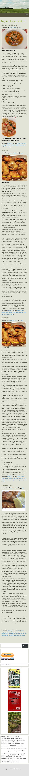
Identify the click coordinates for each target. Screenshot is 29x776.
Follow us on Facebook (6, 664)
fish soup (4, 145)
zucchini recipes (14, 761)
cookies (22, 743)
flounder (9, 145)
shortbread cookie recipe (20, 753)
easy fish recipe (9, 631)
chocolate (2, 742)
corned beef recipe (5, 746)
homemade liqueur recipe (17, 748)
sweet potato (12, 758)
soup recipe (6, 755)
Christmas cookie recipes (6, 743)
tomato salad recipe (4, 760)
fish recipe (23, 143)
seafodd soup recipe (7, 146)
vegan (10, 760)
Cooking (9, 143)
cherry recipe (15, 740)
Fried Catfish (5, 150)
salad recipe (3, 753)
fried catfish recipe (10, 480)
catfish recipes (8, 312)
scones (13, 753)
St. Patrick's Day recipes (17, 755)
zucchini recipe (5, 762)
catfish (18, 143)
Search (25, 645)
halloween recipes (5, 748)
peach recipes (14, 751)
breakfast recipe (4, 740)
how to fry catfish (19, 480)
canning (10, 740)
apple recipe (3, 736)
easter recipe (20, 746)
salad (27, 751)
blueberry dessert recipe (7, 738)
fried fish (11, 635)
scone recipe (8, 753)
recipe (23, 635)
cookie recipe (17, 743)
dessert (13, 746)
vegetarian (14, 760)
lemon (25, 748)
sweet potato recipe (21, 758)
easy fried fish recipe (18, 312)
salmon (24, 145)
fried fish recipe (9, 314)
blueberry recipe (18, 738)
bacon (8, 736)
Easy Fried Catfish (7, 485)
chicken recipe (22, 740)
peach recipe (7, 751)
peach (2, 751)
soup (2, 755)
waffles (18, 760)
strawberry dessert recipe (13, 756)
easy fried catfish (17, 631)
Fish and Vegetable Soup (9, 25)
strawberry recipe (5, 758)
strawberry (3, 756)
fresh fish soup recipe (16, 145)
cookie (13, 743)
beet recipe (12, 736)
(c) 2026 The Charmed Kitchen (13, 769)
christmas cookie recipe (12, 742)
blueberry (17, 736)
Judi (21, 27)
